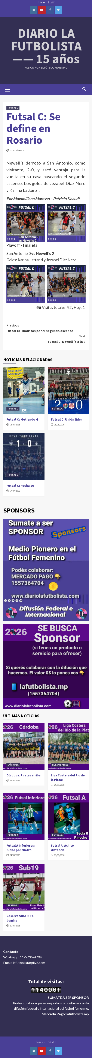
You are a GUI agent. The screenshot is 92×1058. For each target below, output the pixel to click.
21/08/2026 (15, 925)
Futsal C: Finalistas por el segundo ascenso (39, 328)
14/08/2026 (15, 424)
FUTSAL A (13, 834)
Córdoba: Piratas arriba (23, 775)
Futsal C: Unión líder (66, 419)
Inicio (41, 2)
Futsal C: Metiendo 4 (22, 419)
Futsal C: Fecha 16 (20, 485)
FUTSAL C (13, 107)
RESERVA (12, 905)
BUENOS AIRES (60, 764)
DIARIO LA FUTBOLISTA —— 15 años (46, 46)
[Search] (84, 89)
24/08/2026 (15, 855)
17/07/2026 (15, 490)
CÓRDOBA (13, 764)
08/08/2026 (59, 424)
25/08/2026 (15, 780)
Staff (51, 2)
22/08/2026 (59, 855)
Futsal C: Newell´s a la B (67, 339)
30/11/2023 (17, 150)
